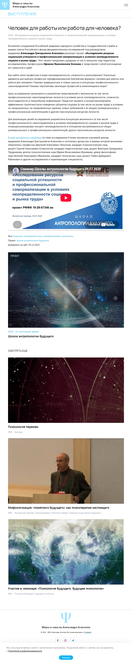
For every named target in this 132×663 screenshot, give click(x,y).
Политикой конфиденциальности (25, 650)
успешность (67, 236)
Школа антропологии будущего (33, 240)
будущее (17, 236)
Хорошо (66, 657)
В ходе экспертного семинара (25, 137)
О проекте (87, 632)
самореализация (51, 236)
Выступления (22, 13)
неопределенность (32, 236)
